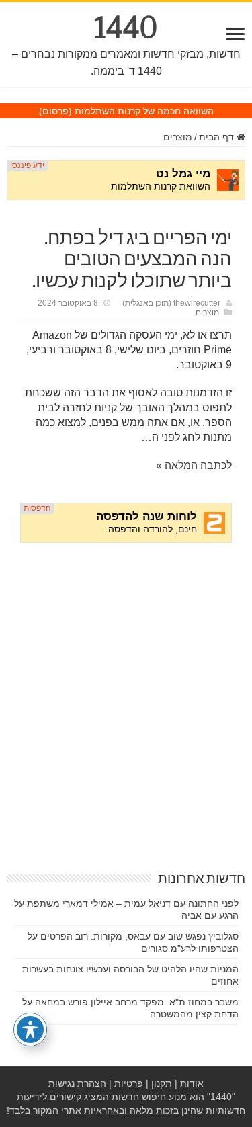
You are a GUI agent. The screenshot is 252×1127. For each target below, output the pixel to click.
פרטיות (128, 1083)
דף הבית (218, 137)
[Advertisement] (126, 688)
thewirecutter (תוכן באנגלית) (171, 303)
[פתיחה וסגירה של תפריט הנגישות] (30, 1029)
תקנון (161, 1083)
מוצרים (177, 137)
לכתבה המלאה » (194, 465)
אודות (192, 1083)
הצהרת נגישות (77, 1083)
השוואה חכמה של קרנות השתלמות (144, 111)
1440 (126, 27)
